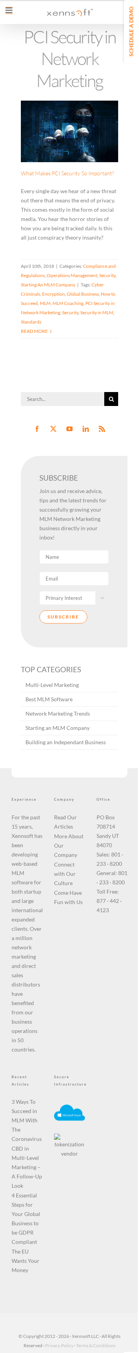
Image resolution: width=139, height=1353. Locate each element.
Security (95, 150)
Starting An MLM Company (69, 160)
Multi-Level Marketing (52, 685)
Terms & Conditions (95, 1345)
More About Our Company (68, 845)
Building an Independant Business (65, 742)
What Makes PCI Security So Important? (60, 105)
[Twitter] (53, 429)
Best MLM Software (49, 699)
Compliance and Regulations (69, 141)
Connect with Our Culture (65, 873)
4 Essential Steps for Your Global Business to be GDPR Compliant (26, 1218)
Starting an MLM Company (57, 727)
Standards (31, 322)
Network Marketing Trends (57, 713)
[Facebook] (37, 429)
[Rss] (102, 429)
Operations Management (59, 150)
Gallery (78, 105)
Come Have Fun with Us (68, 897)
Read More (34, 331)
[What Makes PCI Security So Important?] (69, 131)
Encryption (53, 294)
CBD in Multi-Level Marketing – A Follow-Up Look (27, 1167)
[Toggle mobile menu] (9, 10)
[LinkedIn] (85, 429)
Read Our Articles (65, 822)
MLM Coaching (68, 303)
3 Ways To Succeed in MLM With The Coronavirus (27, 1120)
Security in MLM (96, 312)
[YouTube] (69, 429)
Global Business (83, 294)
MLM (45, 303)
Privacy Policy (59, 1345)
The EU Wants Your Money (25, 1260)
